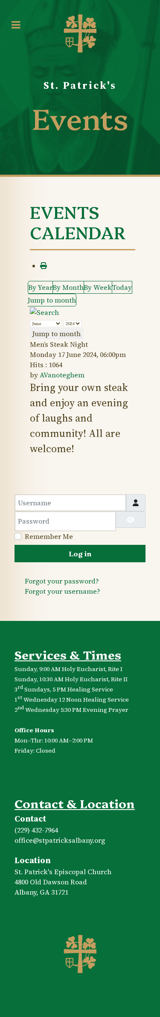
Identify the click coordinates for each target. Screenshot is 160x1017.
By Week (98, 287)
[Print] (43, 265)
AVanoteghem (62, 375)
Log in (80, 553)
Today (122, 287)
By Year (40, 287)
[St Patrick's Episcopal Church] (80, 954)
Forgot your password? (62, 581)
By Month (68, 287)
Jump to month (52, 300)
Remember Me (49, 536)
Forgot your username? (62, 591)
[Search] (44, 311)
